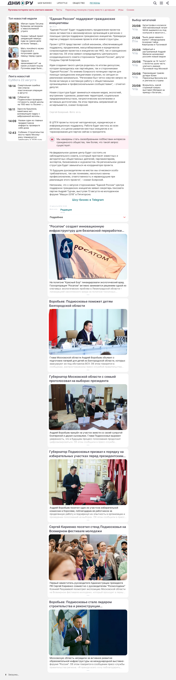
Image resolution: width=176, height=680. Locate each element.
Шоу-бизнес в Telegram (88, 199)
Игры (120, 10)
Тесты (59, 10)
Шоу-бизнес (45, 3)
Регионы (95, 3)
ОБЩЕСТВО (79, 3)
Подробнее (56, 217)
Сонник (130, 10)
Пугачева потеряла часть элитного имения (30, 10)
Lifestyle (62, 3)
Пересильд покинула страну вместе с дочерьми (90, 10)
